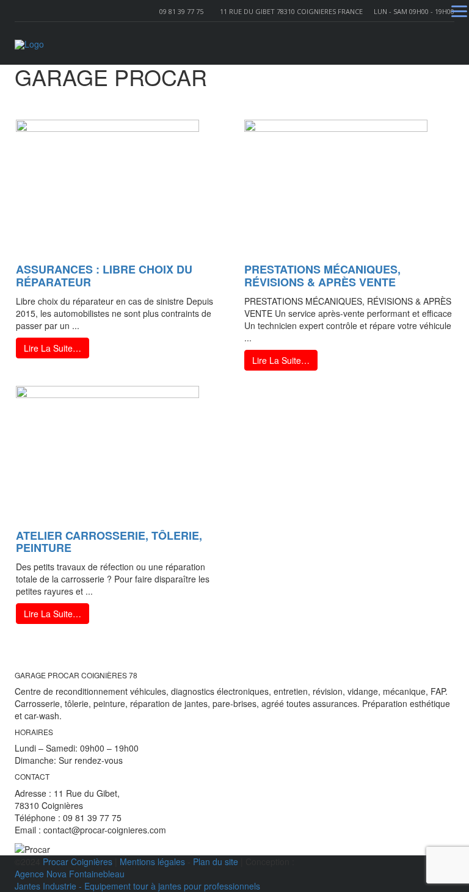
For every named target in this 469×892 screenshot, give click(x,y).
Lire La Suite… (52, 348)
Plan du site (215, 861)
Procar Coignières (77, 861)
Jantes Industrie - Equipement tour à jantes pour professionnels (137, 886)
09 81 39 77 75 (181, 11)
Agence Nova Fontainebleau (70, 874)
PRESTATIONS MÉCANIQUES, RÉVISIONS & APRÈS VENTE (322, 275)
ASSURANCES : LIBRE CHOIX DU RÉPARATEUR (104, 275)
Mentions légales (152, 861)
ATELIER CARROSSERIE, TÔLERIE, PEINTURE (109, 542)
